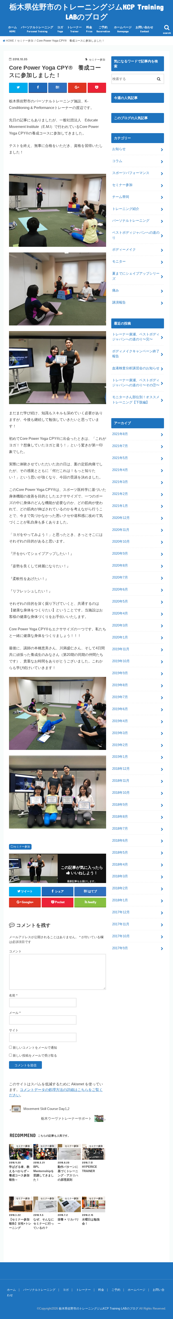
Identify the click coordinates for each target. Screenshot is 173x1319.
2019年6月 (120, 709)
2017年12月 (121, 912)
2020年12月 (121, 518)
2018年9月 (120, 804)
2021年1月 (120, 506)
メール (14, 1013)
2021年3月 (120, 482)
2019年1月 (120, 756)
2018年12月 (121, 768)
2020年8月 (120, 565)
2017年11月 (120, 924)
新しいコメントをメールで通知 (35, 1047)
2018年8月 (120, 816)
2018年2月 (120, 888)
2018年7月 (120, 828)
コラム (117, 161)
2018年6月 (120, 840)
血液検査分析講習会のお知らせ (135, 368)
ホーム (12, 29)
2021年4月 (120, 470)
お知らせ (119, 149)
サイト (13, 1030)
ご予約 (103, 29)
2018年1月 (120, 900)
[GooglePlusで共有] (77, 87)
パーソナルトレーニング (37, 29)
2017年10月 (121, 936)
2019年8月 (120, 685)
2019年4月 (120, 721)
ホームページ (123, 29)
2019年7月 (120, 697)
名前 (13, 995)
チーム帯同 (120, 197)
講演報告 (119, 302)
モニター (119, 261)
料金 (89, 29)
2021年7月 (120, 446)
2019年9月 (120, 673)
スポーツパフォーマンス (130, 173)
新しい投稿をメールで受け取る (35, 1055)
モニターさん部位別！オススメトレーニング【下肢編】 (135, 399)
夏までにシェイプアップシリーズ (135, 276)
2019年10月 (121, 661)
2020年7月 (120, 577)
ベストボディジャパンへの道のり (135, 235)
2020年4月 (120, 613)
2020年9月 (120, 553)
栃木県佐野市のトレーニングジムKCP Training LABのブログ (86, 11)
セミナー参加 (22, 846)
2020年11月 (120, 530)
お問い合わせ (144, 29)
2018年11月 (120, 780)
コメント (15, 951)
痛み (115, 290)
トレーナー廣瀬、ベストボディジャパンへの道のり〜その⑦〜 (135, 382)
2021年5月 (120, 458)
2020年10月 (121, 541)
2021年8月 (120, 434)
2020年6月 (120, 589)
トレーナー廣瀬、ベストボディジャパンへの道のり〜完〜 (135, 336)
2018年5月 (120, 852)
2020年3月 (120, 625)
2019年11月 (120, 649)
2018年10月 (121, 792)
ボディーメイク (124, 249)
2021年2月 (120, 494)
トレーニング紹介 (125, 209)
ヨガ (60, 29)
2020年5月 (120, 601)
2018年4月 (120, 864)
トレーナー (74, 29)
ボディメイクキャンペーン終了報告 (135, 353)
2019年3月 (120, 733)
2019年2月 (120, 745)
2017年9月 (120, 948)
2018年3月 (120, 876)
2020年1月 (120, 637)
